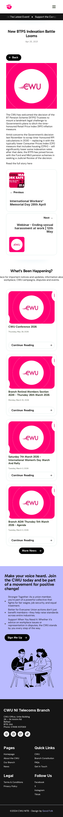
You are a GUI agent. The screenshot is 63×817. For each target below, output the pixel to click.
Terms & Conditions (13, 782)
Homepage (9, 754)
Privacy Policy (10, 786)
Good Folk (47, 810)
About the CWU (11, 758)
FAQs (37, 762)
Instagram (39, 790)
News (6, 766)
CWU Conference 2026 (22, 326)
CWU (37, 754)
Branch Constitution (44, 758)
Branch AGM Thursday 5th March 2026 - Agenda (29, 523)
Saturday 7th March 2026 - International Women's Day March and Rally (29, 460)
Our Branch (9, 762)
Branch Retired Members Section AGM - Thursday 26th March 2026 (29, 393)
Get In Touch (41, 766)
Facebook (39, 782)
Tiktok (37, 794)
